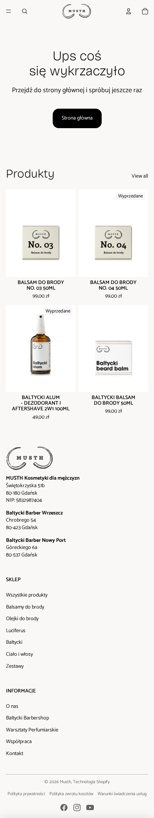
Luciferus (15, 631)
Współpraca (19, 741)
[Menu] (8, 11)
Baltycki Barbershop (27, 718)
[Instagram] (77, 807)
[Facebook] (63, 807)
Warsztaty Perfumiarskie (32, 730)
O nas (12, 706)
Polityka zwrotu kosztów (71, 793)
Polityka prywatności (26, 793)
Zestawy (15, 666)
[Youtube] (90, 807)
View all (140, 176)
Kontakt (14, 753)
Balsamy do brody (25, 607)
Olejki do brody (22, 619)
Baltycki (14, 642)
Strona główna (77, 118)
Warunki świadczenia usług (122, 793)
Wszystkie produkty (26, 595)
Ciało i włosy (19, 654)
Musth (65, 781)
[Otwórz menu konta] (128, 11)
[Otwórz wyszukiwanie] (24, 11)
